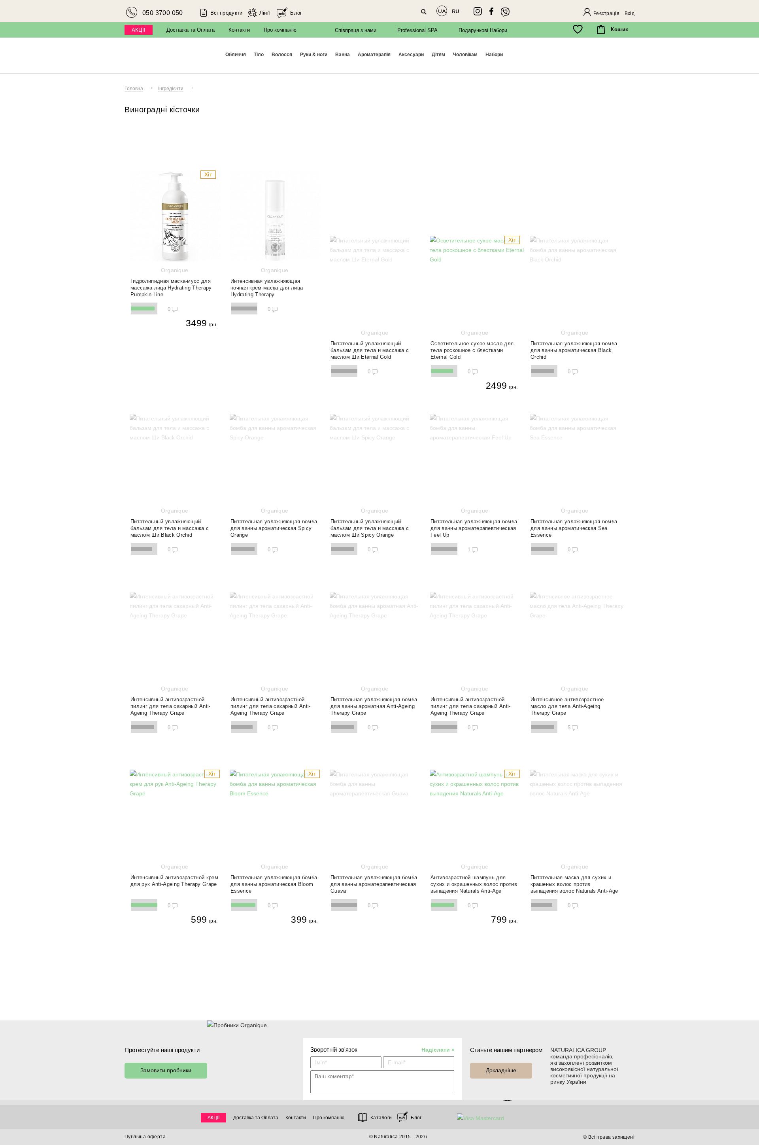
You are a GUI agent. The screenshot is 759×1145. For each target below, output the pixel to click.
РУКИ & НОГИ (313, 54)
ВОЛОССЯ (282, 54)
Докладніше (501, 1070)
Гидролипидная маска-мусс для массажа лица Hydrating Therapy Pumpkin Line (171, 282)
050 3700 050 (162, 12)
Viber (505, 12)
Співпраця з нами (355, 30)
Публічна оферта (145, 1136)
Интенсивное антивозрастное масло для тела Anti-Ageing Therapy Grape (567, 700)
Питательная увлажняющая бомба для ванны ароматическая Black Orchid (574, 344)
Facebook (491, 11)
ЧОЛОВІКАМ (465, 54)
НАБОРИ (494, 54)
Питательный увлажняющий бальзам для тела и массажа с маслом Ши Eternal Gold (369, 344)
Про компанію (280, 30)
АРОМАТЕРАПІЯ (374, 54)
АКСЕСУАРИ (411, 54)
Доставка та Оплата (190, 30)
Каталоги (381, 1117)
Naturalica (163, 57)
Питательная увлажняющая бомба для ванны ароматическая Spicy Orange (273, 522)
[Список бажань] (578, 29)
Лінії (264, 13)
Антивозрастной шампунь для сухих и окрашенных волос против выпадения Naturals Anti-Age (473, 878)
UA (442, 11)
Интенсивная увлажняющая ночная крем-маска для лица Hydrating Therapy (266, 282)
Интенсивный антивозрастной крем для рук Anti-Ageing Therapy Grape (174, 875)
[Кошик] (601, 29)
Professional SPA (417, 30)
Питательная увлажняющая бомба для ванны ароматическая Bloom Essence (273, 878)
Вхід (629, 13)
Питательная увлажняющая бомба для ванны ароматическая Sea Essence (574, 522)
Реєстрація (606, 13)
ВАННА (342, 54)
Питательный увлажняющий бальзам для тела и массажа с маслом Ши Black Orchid (169, 522)
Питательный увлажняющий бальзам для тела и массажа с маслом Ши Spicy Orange (369, 522)
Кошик (620, 29)
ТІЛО (259, 54)
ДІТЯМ (438, 54)
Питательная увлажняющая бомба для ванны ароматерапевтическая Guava (373, 878)
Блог (296, 13)
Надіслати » (438, 1050)
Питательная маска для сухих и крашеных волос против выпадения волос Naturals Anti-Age (574, 878)
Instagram (477, 11)
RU (455, 11)
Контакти (239, 30)
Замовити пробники (165, 1070)
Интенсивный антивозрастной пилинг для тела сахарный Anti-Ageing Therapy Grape (170, 700)
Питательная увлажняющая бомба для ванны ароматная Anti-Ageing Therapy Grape (373, 700)
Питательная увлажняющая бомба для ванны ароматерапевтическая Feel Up (473, 522)
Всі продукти (226, 13)
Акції (138, 30)
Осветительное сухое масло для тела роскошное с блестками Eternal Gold (472, 344)
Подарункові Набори (483, 30)
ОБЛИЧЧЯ (235, 54)
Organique (581, 56)
